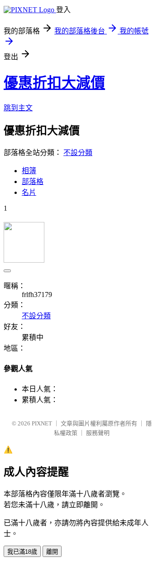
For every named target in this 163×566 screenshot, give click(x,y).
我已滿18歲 (22, 551)
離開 (52, 551)
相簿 (29, 171)
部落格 (32, 181)
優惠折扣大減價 (54, 83)
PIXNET (42, 423)
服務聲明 (98, 432)
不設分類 (77, 152)
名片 (29, 192)
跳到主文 (18, 108)
